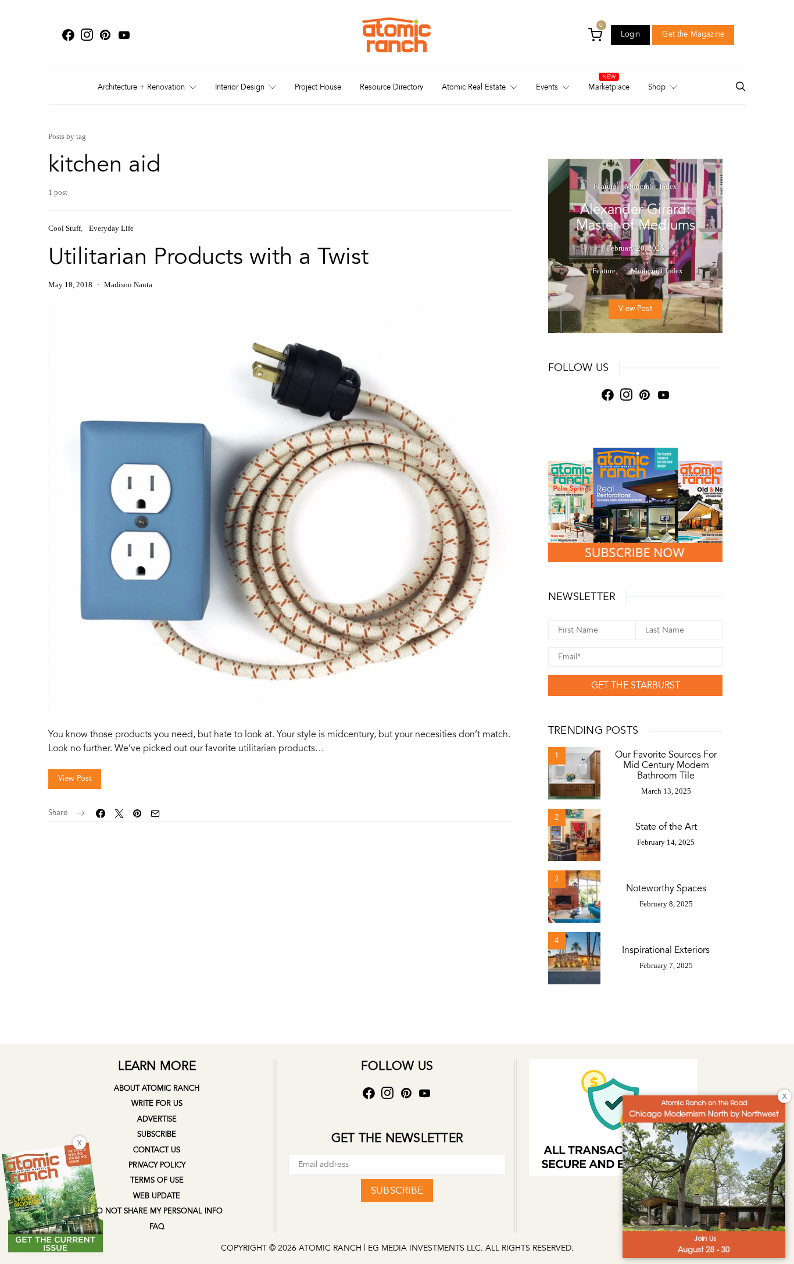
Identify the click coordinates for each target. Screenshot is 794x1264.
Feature (605, 186)
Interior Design (239, 87)
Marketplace (609, 87)
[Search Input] (740, 87)
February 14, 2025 (666, 842)
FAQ (156, 1227)
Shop (657, 87)
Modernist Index (651, 186)
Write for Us (157, 1103)
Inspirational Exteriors (666, 950)
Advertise (157, 1119)
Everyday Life (111, 228)
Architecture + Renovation (141, 87)
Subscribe (156, 1134)
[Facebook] (68, 35)
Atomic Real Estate (474, 87)
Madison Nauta (128, 284)
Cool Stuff (64, 228)
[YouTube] (124, 35)
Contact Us (156, 1150)
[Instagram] (86, 35)
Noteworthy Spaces (666, 888)
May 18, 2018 (70, 284)
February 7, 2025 (666, 965)
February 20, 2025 (635, 248)
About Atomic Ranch (156, 1088)
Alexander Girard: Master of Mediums (635, 217)
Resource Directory (391, 87)
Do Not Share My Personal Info (157, 1211)
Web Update (156, 1196)
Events (547, 87)
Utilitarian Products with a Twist (208, 257)
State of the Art (666, 826)
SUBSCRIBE (397, 1190)
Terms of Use (157, 1180)
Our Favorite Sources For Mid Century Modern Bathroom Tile (666, 765)
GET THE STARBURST (635, 685)
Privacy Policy (156, 1165)
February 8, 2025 (666, 903)
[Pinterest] (105, 35)
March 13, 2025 (666, 791)
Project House (318, 87)
